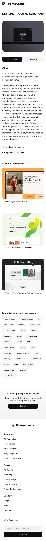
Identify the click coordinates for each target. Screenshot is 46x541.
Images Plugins (10, 479)
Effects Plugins (10, 484)
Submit (7, 505)
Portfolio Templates (12, 458)
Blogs (6, 500)
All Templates (10, 439)
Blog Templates (11, 453)
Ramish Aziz (19, 147)
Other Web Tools (11, 520)
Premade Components (13, 489)
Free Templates (10, 444)
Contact (7, 510)
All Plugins (8, 470)
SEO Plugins (9, 474)
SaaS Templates (11, 448)
